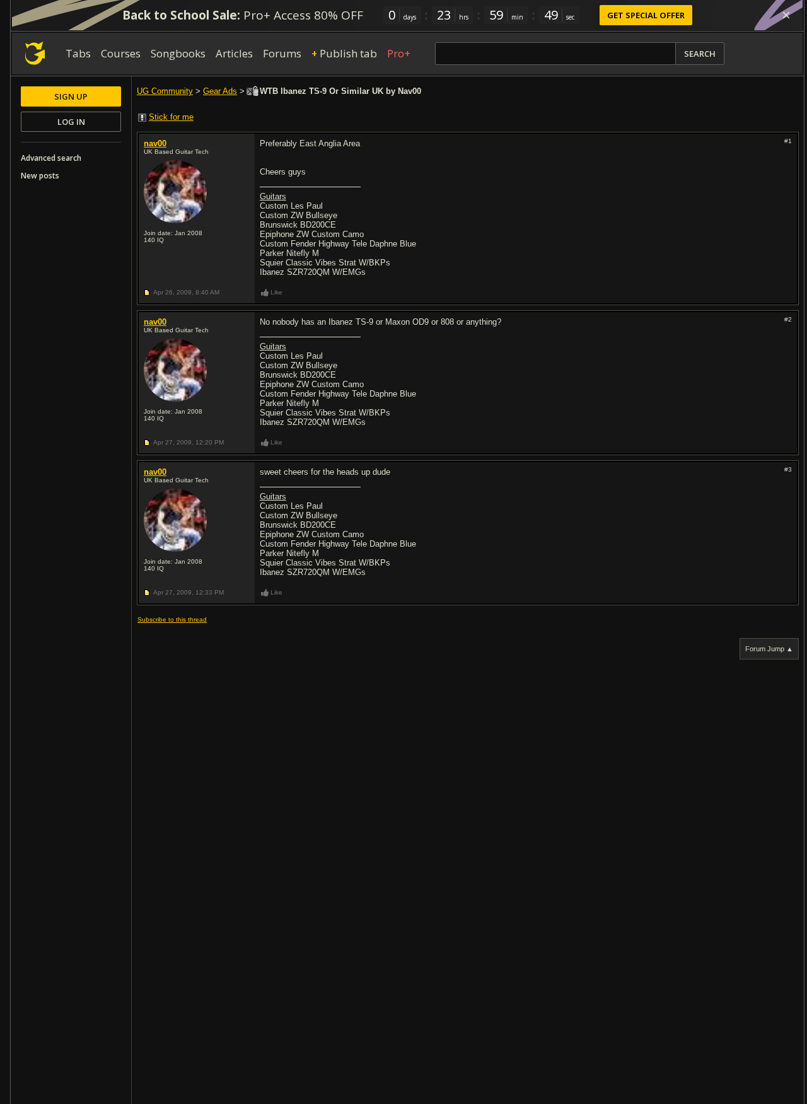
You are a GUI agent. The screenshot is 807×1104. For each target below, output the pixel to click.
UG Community (165, 91)
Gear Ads (220, 91)
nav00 (155, 143)
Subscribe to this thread (172, 619)
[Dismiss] (786, 15)
